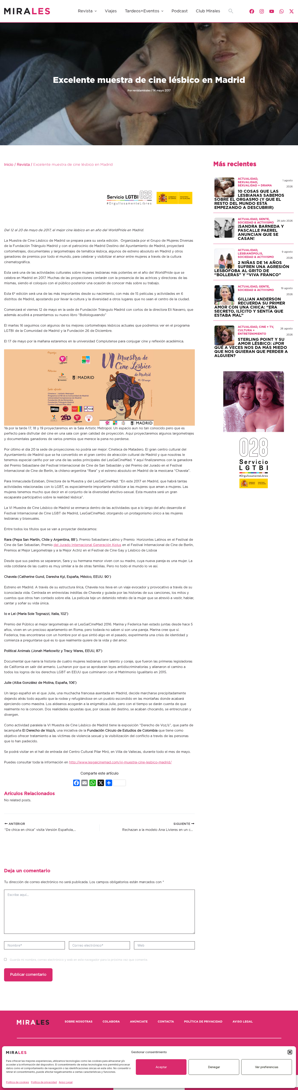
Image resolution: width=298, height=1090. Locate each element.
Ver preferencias (266, 1067)
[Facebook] (251, 11)
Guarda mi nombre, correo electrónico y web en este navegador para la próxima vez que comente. (79, 960)
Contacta (166, 1021)
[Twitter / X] (291, 11)
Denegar (214, 1067)
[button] (290, 1052)
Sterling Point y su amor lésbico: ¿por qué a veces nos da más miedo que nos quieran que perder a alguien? (251, 348)
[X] (101, 783)
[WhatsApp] (281, 11)
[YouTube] (271, 11)
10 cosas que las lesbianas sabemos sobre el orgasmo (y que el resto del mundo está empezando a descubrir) (249, 199)
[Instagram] (261, 11)
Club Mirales (208, 11)
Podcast (180, 11)
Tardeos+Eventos (142, 11)
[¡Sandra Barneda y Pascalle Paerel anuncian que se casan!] (224, 228)
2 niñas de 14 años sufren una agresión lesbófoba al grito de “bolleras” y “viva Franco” (251, 269)
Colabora (111, 1021)
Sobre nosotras (78, 1021)
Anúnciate (139, 1021)
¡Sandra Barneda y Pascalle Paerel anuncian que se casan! (261, 232)
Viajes (111, 11)
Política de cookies (17, 1082)
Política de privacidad (44, 1082)
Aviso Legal (66, 1082)
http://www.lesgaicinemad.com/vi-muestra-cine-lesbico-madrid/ (120, 762)
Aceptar (161, 1067)
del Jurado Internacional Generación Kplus (87, 545)
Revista (85, 11)
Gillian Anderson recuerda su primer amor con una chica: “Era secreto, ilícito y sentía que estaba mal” (249, 307)
